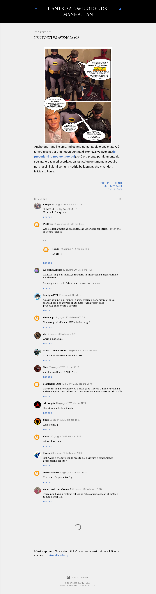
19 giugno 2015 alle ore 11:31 (73, 295)
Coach (46, 453)
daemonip (48, 317)
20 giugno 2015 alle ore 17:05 (66, 436)
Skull (46, 419)
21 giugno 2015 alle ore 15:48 (87, 489)
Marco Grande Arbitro (55, 350)
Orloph (47, 204)
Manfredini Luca (52, 383)
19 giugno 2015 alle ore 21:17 (64, 367)
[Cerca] (120, 8)
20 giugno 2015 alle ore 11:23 (71, 403)
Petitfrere (48, 224)
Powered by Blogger (80, 577)
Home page (115, 188)
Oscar (46, 436)
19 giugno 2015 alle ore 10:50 (69, 224)
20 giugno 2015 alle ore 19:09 (66, 453)
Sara (45, 367)
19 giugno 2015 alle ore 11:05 (75, 249)
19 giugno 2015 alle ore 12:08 (70, 317)
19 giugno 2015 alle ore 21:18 (77, 383)
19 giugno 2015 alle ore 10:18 (67, 204)
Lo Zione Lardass (52, 269)
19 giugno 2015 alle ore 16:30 (83, 350)
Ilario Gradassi (51, 472)
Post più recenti (111, 183)
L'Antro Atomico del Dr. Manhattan (78, 11)
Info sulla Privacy (57, 555)
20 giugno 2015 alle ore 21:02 (75, 472)
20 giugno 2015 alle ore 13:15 (65, 420)
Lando (55, 249)
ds (44, 334)
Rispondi (48, 217)
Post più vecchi (112, 186)
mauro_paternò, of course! (57, 489)
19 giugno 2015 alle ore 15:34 (61, 334)
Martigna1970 (50, 295)
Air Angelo (49, 403)
